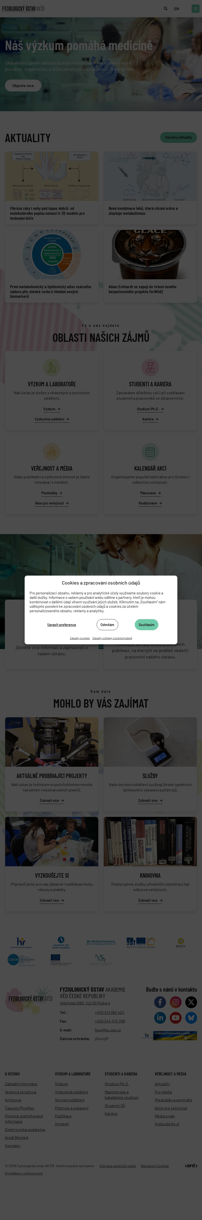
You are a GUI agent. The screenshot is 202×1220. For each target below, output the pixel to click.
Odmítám (107, 624)
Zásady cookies (80, 638)
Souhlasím (146, 624)
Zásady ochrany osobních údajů (112, 638)
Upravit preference (61, 624)
